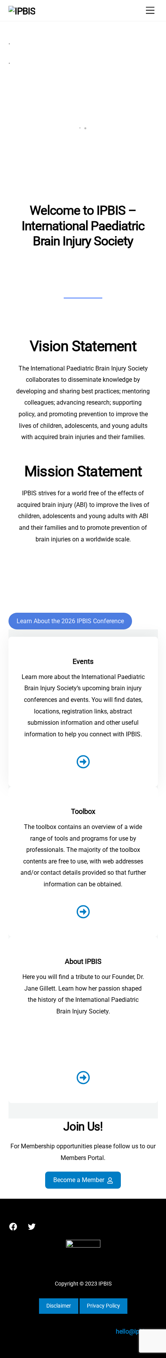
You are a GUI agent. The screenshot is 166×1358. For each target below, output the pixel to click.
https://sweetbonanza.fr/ (82, 581)
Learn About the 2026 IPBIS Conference (70, 621)
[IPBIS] (21, 11)
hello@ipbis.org (137, 1331)
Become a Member (78, 1180)
